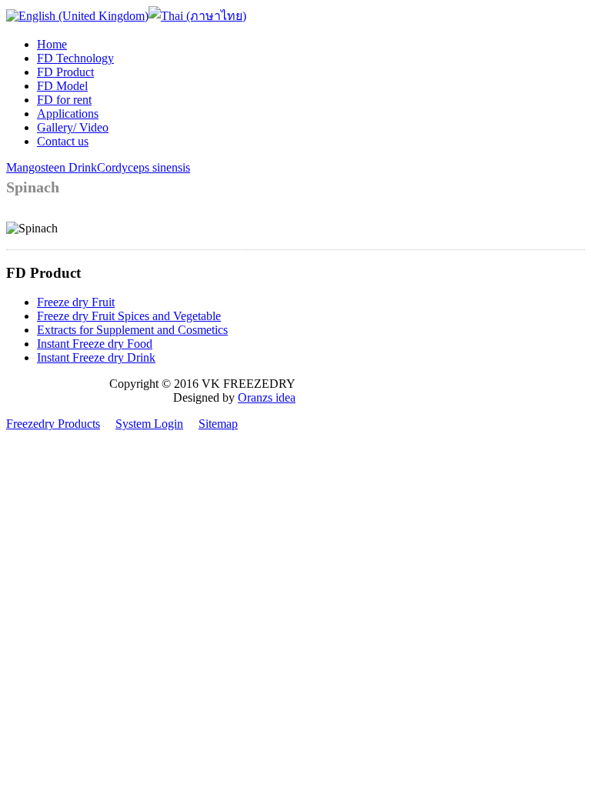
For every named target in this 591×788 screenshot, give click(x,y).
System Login (149, 423)
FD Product (65, 71)
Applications (67, 113)
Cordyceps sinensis (143, 167)
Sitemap (218, 423)
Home (52, 44)
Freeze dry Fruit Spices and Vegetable (129, 315)
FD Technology (75, 58)
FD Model (62, 85)
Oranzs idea (267, 397)
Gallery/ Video (73, 127)
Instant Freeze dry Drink (96, 357)
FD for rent (64, 99)
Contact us (62, 141)
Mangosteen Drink (51, 167)
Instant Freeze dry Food (94, 343)
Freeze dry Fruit (76, 302)
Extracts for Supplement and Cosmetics (132, 329)
